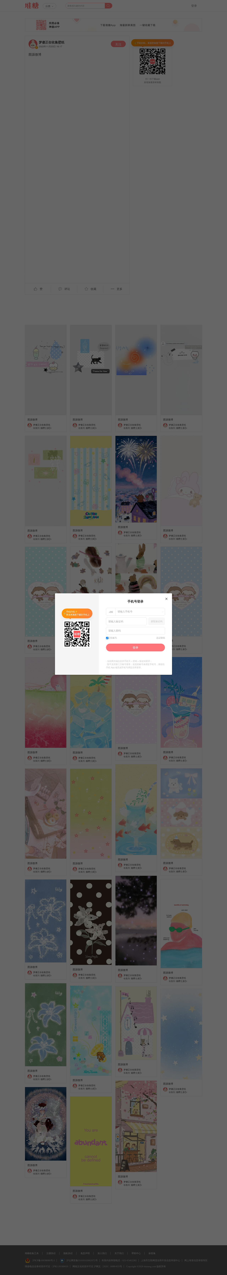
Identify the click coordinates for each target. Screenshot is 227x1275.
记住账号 (112, 638)
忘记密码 (160, 638)
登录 (135, 647)
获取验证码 (156, 621)
